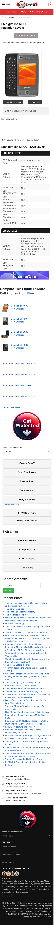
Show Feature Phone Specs (20, 110)
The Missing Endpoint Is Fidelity (20, 612)
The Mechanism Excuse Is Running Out (23, 691)
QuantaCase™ (32, 140)
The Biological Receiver (16, 615)
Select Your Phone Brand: (14, 447)
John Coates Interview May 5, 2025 (19, 396)
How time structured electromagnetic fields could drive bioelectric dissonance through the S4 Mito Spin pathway (27, 638)
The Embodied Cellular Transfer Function (24, 688)
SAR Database (27, 558)
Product (12, 17)
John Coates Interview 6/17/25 (17, 385)
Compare (35, 102)
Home (4, 17)
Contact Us (27, 567)
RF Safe (20, 903)
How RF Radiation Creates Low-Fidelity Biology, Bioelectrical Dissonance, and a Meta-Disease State (27, 715)
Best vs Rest (27, 481)
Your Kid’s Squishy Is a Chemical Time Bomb (26, 632)
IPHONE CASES (27, 512)
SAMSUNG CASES (27, 520)
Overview (19, 140)
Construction (27, 490)
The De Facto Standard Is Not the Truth (23, 759)
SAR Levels (7, 140)
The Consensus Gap (14, 609)
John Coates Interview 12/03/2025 (19, 363)
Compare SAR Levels (11, 854)
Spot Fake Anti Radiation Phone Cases (32, 12)
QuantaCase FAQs (11, 407)
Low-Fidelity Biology (14, 623)
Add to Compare (14, 102)
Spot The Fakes (27, 472)
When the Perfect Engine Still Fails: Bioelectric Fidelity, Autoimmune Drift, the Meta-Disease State (27, 676)
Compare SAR (27, 549)
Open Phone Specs (25, 35)
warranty (24, 793)
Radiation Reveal (27, 540)
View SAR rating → (19, 309)
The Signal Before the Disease (19, 665)
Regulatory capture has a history (20, 727)
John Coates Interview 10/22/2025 (19, 374)
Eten (30, 293)
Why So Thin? (27, 499)
